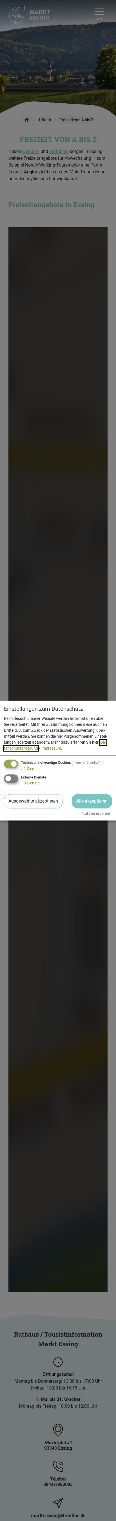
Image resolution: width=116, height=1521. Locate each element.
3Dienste (30, 783)
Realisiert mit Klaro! (96, 814)
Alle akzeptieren (92, 801)
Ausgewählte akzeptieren (33, 801)
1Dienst (29, 769)
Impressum (51, 748)
